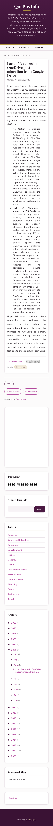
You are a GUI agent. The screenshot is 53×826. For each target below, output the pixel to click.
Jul (15, 678)
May (16, 689)
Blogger (31, 819)
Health (11, 564)
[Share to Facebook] (35, 361)
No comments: (15, 361)
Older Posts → (31, 391)
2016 (14, 729)
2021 (14, 650)
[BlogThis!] (30, 361)
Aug (16, 665)
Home (9, 384)
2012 (14, 750)
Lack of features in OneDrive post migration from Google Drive (25, 69)
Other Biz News (15, 579)
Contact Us (24, 47)
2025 (14, 628)
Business (12, 535)
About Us (10, 47)
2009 (14, 756)
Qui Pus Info (26, 6)
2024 (14, 633)
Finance (11, 554)
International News (17, 569)
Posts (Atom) (21, 399)
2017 (14, 723)
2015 (14, 734)
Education (13, 545)
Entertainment (15, 550)
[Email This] (27, 361)
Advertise (39, 47)
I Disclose (12, 798)
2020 (14, 707)
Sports (11, 589)
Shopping (12, 584)
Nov (16, 654)
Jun (16, 684)
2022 (14, 644)
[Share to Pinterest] (38, 361)
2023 (14, 639)
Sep (16, 659)
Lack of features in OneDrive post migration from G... (27, 670)
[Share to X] (32, 361)
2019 (14, 713)
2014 (14, 739)
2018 (14, 718)
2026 (14, 622)
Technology (20, 367)
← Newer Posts (13, 391)
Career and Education (18, 540)
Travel (11, 599)
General (12, 559)
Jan (15, 700)
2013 (14, 745)
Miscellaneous (15, 574)
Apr (16, 695)
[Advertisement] (26, 437)
